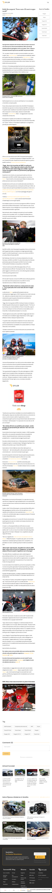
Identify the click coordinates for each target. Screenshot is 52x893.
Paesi (4, 881)
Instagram (26, 653)
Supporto (23, 872)
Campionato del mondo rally (21, 726)
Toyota (44, 17)
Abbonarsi (41, 857)
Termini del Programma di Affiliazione (24, 887)
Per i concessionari (15, 876)
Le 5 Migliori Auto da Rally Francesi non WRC (19, 780)
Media (22, 875)
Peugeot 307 (44, 24)
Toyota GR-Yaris (7, 730)
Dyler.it (4, 179)
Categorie (14, 670)
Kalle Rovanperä (13, 55)
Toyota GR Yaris (12, 113)
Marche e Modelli (5, 876)
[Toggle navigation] (48, 2)
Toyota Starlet (44, 28)
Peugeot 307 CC (17, 734)
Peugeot (44, 13)
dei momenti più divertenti (15, 459)
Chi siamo (14, 879)
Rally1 (11, 292)
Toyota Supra (31, 581)
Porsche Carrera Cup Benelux (18, 162)
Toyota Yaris (44, 35)
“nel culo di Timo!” (12, 462)
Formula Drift (5, 158)
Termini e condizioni (23, 882)
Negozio (4, 672)
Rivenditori (5, 884)
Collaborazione (15, 884)
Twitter (11, 655)
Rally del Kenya (26, 57)
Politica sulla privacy (23, 878)
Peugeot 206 (44, 21)
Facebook (5, 655)
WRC (32, 726)
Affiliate (13, 881)
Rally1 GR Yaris (29, 512)
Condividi (23, 890)
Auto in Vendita (6, 872)
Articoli (13, 872)
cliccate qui (20, 660)
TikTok (31, 653)
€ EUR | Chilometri (42, 875)
